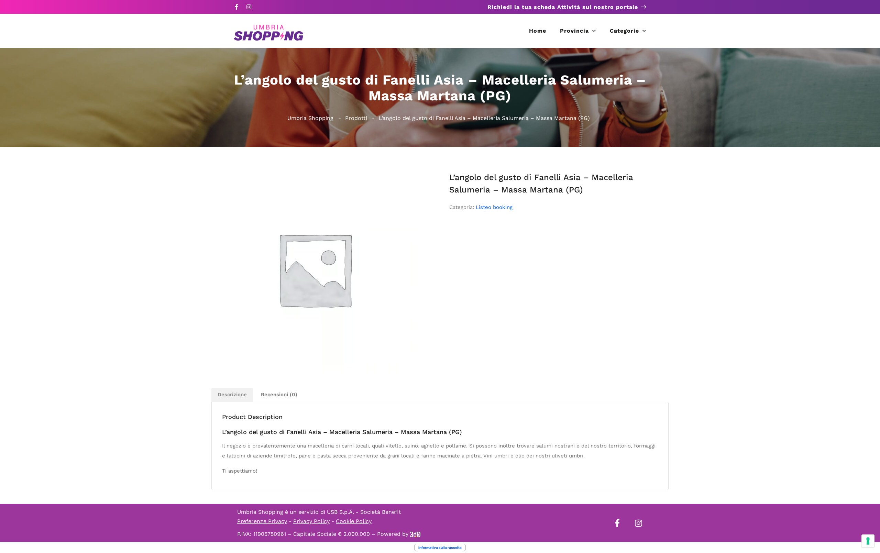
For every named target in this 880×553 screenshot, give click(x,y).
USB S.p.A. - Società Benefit (364, 512)
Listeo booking (494, 207)
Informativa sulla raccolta (440, 547)
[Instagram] (249, 7)
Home (537, 30)
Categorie (624, 30)
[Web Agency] (415, 534)
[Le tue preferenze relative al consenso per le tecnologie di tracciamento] (867, 541)
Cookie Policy (354, 521)
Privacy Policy (311, 521)
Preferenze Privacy (262, 521)
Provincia (574, 30)
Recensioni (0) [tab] (279, 394)
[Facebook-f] (236, 7)
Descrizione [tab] (232, 394)
